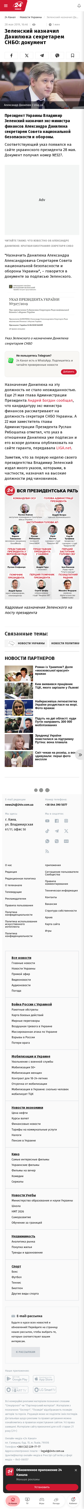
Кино (16, 1154)
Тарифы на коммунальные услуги (34, 1129)
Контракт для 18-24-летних (30, 1078)
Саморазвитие (21, 1217)
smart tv (17, 1389)
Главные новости (23, 963)
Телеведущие (13, 892)
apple (45, 1378)
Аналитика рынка (23, 1241)
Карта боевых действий (27, 1015)
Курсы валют (20, 1118)
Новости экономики (27, 1108)
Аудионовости (21, 985)
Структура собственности (61, 911)
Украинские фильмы (25, 1165)
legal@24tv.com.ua (52, 1450)
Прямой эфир (21, 974)
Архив (49, 917)
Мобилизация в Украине (31, 1057)
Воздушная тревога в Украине (32, 1026)
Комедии (17, 1176)
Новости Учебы (24, 1195)
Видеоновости (21, 979)
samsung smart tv (45, 1389)
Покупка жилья (22, 1247)
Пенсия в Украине (24, 1140)
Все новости (21, 958)
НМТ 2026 (18, 1211)
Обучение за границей (27, 1222)
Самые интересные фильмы (30, 1159)
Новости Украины (31, 17)
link (47, 820)
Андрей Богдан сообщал (50, 400)
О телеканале (13, 885)
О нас (8, 865)
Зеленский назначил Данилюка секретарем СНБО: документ (62, 17)
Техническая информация (61, 890)
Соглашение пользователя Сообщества (61, 873)
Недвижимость (23, 1236)
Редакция (11, 872)
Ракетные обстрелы (25, 1009)
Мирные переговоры (26, 1021)
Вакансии (51, 904)
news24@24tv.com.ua (19, 804)
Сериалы (17, 1181)
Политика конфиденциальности (18, 913)
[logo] (18, 6)
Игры (48, 931)
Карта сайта (52, 924)
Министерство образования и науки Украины (42, 1200)
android (17, 1378)
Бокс (15, 1271)
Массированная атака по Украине (34, 1032)
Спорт (16, 1266)
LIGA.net (63, 448)
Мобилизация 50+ (23, 1067)
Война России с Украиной (32, 1004)
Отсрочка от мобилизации (29, 1084)
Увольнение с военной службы (32, 1062)
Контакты (51, 897)
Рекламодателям (15, 899)
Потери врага (21, 1042)
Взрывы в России (23, 1037)
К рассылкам (25, 1352)
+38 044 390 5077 (56, 804)
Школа (16, 1206)
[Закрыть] (76, 1470)
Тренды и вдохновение (27, 1252)
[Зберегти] (72, 55)
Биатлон (17, 1288)
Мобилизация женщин (27, 1073)
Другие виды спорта (25, 1293)
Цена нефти (20, 1113)
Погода (16, 990)
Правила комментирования (56, 882)
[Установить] (42, 1479)
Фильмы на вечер (23, 1170)
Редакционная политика (20, 878)
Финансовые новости (26, 1124)
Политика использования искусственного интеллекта (21, 924)
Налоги (16, 1135)
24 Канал (10, 17)
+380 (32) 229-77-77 (29, 1446)
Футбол (17, 1277)
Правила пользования (19, 905)
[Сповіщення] (79, 5)
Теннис (16, 1282)
